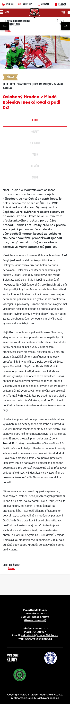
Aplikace (45, 4)
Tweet (11, 568)
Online (8, 31)
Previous (4, 26)
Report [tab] (35, 120)
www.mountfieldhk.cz (38, 638)
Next (65, 26)
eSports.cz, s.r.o (23, 698)
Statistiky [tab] (35, 143)
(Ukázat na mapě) (35, 620)
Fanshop (62, 4)
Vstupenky (27, 4)
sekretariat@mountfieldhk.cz (39, 635)
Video (35, 154)
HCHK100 (9, 4)
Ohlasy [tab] (35, 132)
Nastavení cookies (48, 698)
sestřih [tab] (35, 166)
